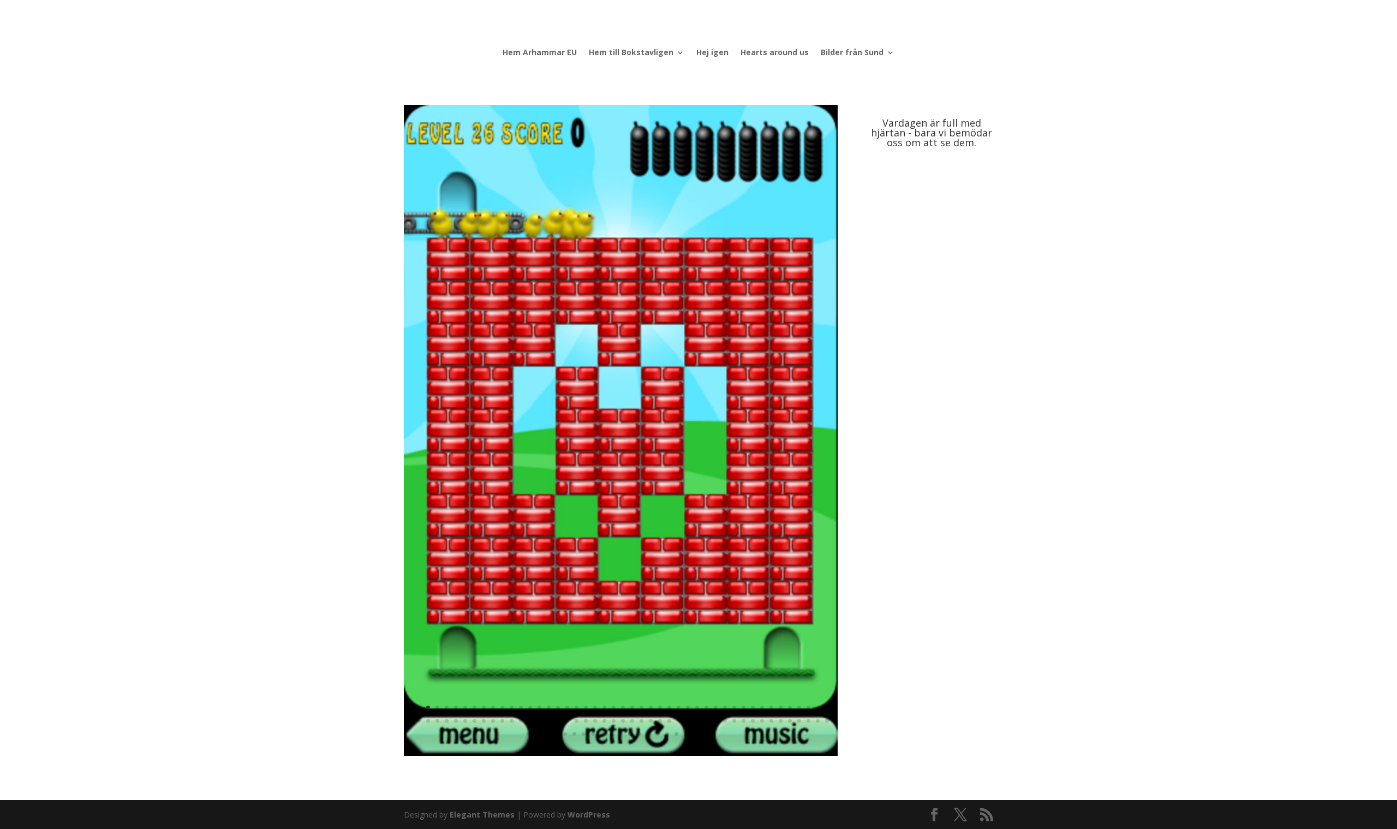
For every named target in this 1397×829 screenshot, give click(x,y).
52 (456, 721)
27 (651, 707)
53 (465, 721)
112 (704, 734)
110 (686, 734)
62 (549, 721)
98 (574, 734)
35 (725, 707)
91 (818, 721)
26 (641, 707)
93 (528, 734)
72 (641, 721)
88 (790, 721)
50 (437, 721)
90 (808, 721)
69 (614, 721)
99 (584, 734)
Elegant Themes (482, 814)
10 (493, 707)
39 (762, 707)
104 (630, 734)
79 (706, 721)
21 (595, 707)
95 (546, 734)
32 (697, 707)
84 (753, 721)
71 (632, 721)
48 (419, 721)
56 (493, 721)
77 (688, 721)
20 (586, 707)
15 (539, 707)
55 (484, 721)
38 (753, 707)
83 (743, 721)
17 (558, 707)
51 (447, 721)
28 (660, 707)
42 (790, 707)
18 (567, 707)
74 (660, 721)
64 (567, 721)
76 (678, 721)
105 (639, 734)
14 (530, 707)
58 (512, 721)
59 (521, 721)
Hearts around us (775, 53)
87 (781, 721)
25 (632, 707)
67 (595, 721)
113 (713, 734)
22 (604, 707)
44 (808, 707)
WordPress (589, 814)
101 (602, 734)
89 (799, 721)
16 (549, 707)
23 (614, 707)
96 (556, 734)
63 (558, 721)
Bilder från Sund (852, 53)
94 (537, 734)
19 (576, 707)
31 (688, 707)
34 (716, 707)
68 (604, 721)
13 (521, 707)
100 (593, 734)
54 (474, 721)
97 (565, 734)
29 (669, 707)
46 (827, 707)
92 (827, 721)
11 (502, 707)
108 (667, 734)
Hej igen (712, 53)
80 (716, 721)
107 (658, 734)
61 (539, 721)
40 (771, 707)
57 (502, 721)
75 (669, 721)
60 (530, 721)
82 (734, 721)
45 (818, 707)
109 (676, 734)
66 (586, 721)
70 (623, 721)
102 (611, 734)
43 (799, 707)
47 (409, 721)
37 (743, 707)
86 (771, 721)
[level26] (621, 753)
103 (621, 734)
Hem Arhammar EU (540, 53)
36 (734, 707)
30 (678, 707)
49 (428, 721)
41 (781, 707)
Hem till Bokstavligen (631, 53)
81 (725, 721)
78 (697, 721)
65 (576, 721)
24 (623, 707)
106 (648, 734)
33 (706, 707)
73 (651, 721)
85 (762, 721)
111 (695, 734)
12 (512, 707)
